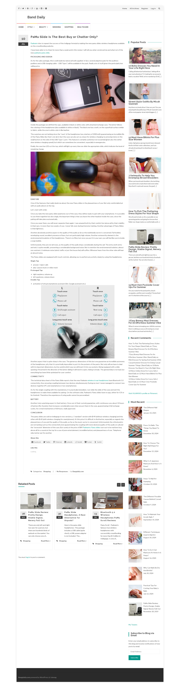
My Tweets (133, 625)
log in (28, 557)
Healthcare (82, 27)
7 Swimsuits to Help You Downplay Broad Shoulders (143, 176)
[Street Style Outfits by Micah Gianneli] (146, 91)
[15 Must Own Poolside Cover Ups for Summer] (146, 274)
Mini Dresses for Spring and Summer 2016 (145, 360)
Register (144, 8)
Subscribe (134, 658)
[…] (160, 76)
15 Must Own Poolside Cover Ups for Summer (144, 286)
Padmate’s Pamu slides (91, 427)
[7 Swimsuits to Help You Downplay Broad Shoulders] (146, 165)
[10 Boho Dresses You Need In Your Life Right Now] (146, 55)
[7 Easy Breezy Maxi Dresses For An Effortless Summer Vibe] (146, 310)
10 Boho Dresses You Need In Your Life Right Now (144, 67)
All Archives (134, 8)
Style (30, 27)
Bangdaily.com (78, 471)
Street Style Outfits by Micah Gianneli (144, 102)
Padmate (34, 43)
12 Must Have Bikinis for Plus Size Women (144, 138)
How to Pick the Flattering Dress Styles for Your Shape (144, 212)
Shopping (69, 27)
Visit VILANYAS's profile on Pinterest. (143, 393)
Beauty (42, 27)
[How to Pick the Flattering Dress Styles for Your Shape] (146, 201)
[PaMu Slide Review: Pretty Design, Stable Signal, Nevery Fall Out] (146, 236)
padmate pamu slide (41, 53)
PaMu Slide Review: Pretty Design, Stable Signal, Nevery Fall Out (145, 249)
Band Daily (36, 17)
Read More (45, 541)
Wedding (57, 27)
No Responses (62, 471)
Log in (153, 8)
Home (124, 8)
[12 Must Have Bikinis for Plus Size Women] (146, 127)
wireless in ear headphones (98, 380)
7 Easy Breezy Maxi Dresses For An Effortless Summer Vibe (145, 321)
